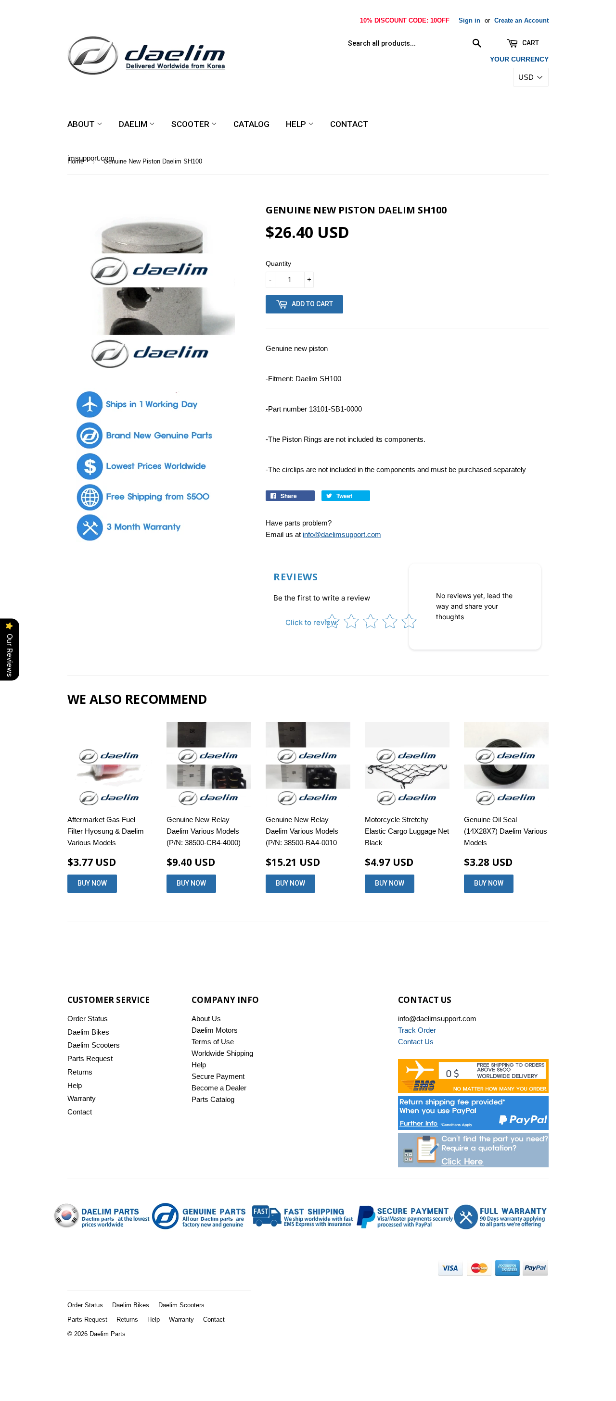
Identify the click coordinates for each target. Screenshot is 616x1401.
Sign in (469, 20)
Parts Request (90, 1058)
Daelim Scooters (93, 1045)
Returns (79, 1072)
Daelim (134, 124)
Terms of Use (213, 1042)
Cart (530, 43)
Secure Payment (218, 1076)
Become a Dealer (219, 1088)
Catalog (251, 124)
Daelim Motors (215, 1030)
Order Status (87, 1018)
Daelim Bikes (88, 1032)
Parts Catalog (213, 1099)
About (82, 124)
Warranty (81, 1098)
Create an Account (521, 20)
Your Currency (519, 59)
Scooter (191, 124)
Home (75, 161)
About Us (206, 1018)
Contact (349, 124)
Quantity (278, 263)
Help (297, 124)
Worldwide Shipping (222, 1053)
